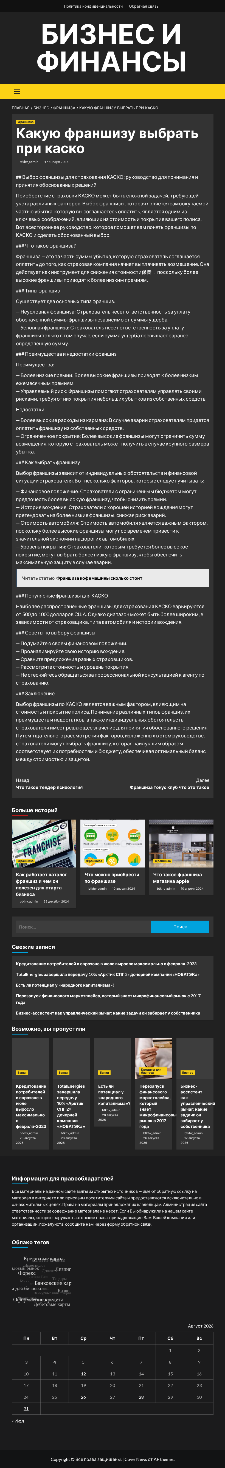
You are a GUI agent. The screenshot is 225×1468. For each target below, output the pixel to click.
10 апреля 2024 (123, 888)
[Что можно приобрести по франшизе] (112, 843)
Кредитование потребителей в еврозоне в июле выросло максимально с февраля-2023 (106, 963)
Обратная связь (144, 6)
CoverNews (136, 1459)
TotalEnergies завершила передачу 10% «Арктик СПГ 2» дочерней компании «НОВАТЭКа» (107, 974)
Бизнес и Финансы (111, 48)
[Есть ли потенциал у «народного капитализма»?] (112, 1058)
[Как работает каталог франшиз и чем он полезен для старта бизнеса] (44, 843)
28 (141, 1397)
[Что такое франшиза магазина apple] (181, 843)
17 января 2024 (56, 162)
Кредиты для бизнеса (151, 1071)
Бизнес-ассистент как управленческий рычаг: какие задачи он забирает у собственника (108, 1012)
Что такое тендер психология (49, 783)
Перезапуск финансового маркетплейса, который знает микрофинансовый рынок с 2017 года (108, 999)
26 (83, 1397)
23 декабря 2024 (56, 901)
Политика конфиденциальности (93, 6)
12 (83, 1373)
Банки (22, 1073)
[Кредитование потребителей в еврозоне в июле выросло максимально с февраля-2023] (30, 1058)
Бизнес (187, 1073)
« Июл (18, 1420)
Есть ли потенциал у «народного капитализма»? (65, 985)
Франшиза (25, 122)
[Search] (207, 91)
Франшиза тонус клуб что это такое (169, 783)
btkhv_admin (29, 162)
